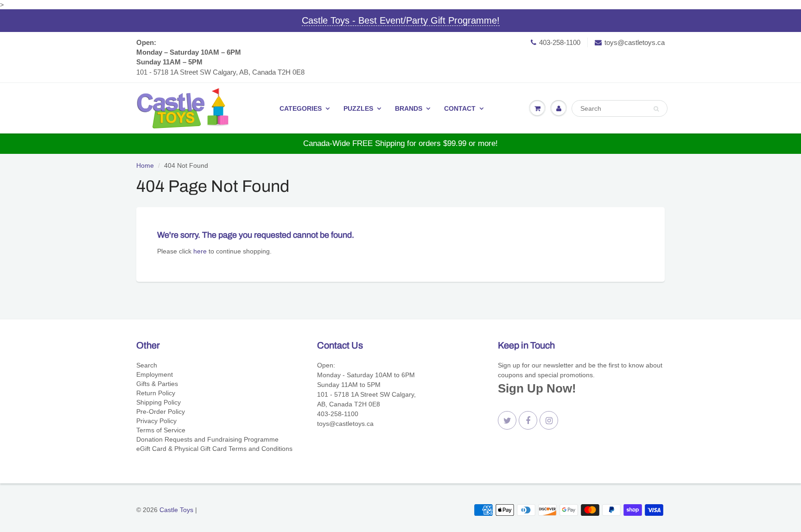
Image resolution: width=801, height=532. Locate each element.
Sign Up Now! (537, 388)
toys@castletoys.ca (634, 42)
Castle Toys (176, 509)
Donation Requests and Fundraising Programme (207, 439)
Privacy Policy (156, 420)
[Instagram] (549, 420)
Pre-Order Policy (160, 411)
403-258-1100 (559, 42)
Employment (154, 374)
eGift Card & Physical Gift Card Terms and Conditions (214, 448)
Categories (301, 108)
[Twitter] (507, 420)
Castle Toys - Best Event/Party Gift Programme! (401, 20)
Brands (408, 108)
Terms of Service (160, 430)
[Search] (656, 108)
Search (146, 365)
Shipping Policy (158, 402)
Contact (460, 108)
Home (145, 165)
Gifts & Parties (157, 383)
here (200, 251)
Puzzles (358, 108)
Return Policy (155, 393)
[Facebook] (528, 420)
